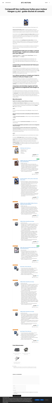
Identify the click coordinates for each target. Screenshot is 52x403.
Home (3, 2)
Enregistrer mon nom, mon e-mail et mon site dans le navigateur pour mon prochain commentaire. (26, 393)
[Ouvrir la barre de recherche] (49, 3)
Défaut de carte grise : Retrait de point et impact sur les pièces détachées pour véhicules (25, 367)
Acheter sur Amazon (35, 174)
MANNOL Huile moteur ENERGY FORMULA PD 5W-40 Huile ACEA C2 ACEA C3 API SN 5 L (28, 204)
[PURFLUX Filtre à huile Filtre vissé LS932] (16, 284)
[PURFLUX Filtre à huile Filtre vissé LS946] (16, 314)
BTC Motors (26, 3)
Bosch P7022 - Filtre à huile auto (25, 266)
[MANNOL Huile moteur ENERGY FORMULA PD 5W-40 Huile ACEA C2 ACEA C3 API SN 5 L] (16, 206)
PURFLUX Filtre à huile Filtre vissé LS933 (27, 221)
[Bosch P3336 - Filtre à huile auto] (16, 334)
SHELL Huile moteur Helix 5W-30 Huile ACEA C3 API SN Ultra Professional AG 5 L (29, 248)
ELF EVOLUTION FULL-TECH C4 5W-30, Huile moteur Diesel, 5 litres (29, 179)
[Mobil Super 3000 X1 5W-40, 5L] (16, 151)
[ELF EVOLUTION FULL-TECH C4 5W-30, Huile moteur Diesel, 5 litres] (16, 181)
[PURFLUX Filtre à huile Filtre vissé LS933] (16, 224)
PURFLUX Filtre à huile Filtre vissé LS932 (27, 281)
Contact (46, 2)
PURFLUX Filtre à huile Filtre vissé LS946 (27, 311)
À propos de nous (8, 2)
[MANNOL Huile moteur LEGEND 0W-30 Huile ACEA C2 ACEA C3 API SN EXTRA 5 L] (16, 163)
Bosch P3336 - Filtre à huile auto (25, 331)
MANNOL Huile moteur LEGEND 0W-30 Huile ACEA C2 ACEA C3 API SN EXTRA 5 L (29, 161)
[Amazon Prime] (37, 154)
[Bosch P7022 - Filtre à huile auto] (16, 269)
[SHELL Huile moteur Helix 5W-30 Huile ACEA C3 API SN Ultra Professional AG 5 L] (16, 250)
